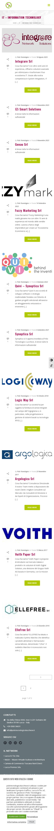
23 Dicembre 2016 (43, 626)
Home (15, 23)
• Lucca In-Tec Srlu (11, 756)
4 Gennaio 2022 (42, 282)
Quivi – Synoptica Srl (29, 285)
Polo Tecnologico (23, 57)
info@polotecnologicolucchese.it (21, 730)
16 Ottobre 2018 (42, 396)
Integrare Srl (24, 61)
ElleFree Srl (22, 629)
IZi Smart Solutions (28, 109)
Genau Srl (21, 144)
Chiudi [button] (31, 822)
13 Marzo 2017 (42, 550)
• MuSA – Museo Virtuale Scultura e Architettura (24, 760)
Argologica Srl (24, 478)
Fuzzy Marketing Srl (28, 210)
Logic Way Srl (24, 400)
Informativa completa (16, 822)
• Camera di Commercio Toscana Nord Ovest (23, 763)
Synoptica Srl (24, 333)
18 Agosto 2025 (42, 57)
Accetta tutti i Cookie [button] (17, 816)
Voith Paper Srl (25, 554)
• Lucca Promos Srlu (12, 767)
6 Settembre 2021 (43, 330)
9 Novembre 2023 (43, 105)
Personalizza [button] (32, 816)
